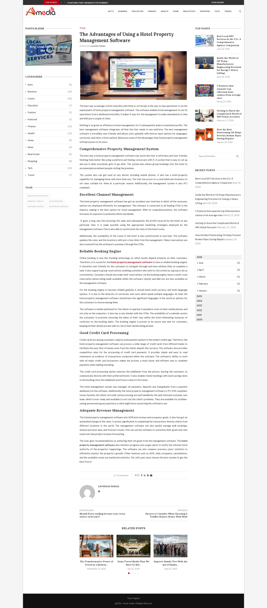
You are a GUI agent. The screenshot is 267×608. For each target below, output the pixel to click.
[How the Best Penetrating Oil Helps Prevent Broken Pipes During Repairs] (204, 134)
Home (176, 11)
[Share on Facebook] (141, 475)
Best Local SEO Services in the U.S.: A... (48, 48)
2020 (199, 319)
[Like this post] (138, 475)
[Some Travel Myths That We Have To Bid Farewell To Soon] (133, 546)
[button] (61, 2)
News (50, 147)
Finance (152, 11)
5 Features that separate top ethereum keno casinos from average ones (229, 91)
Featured (50, 119)
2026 (199, 257)
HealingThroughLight (37, 196)
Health (164, 11)
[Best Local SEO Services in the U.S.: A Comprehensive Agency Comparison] (204, 41)
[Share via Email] (151, 475)
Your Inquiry (217, 2)
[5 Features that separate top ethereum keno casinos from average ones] (204, 90)
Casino (50, 98)
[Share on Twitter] (145, 475)
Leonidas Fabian (97, 46)
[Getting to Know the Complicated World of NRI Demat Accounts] (204, 115)
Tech (217, 11)
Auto (111, 11)
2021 (199, 314)
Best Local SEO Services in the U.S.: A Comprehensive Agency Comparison (229, 41)
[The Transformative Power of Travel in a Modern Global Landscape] (96, 546)
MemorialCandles (35, 206)
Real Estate (189, 11)
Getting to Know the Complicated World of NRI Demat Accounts (229, 113)
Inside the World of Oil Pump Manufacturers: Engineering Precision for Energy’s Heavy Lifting (229, 65)
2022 (199, 310)
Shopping (205, 11)
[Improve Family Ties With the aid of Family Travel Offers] (170, 546)
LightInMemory (56, 201)
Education (137, 11)
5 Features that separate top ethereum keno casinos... (96, 3)
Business (122, 11)
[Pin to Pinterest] (148, 475)
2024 (199, 300)
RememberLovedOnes (58, 206)
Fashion (50, 112)
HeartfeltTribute (35, 201)
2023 (199, 305)
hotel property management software (131, 262)
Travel (228, 11)
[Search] (240, 11)
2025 (199, 296)
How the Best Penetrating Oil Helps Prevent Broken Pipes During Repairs (229, 134)
